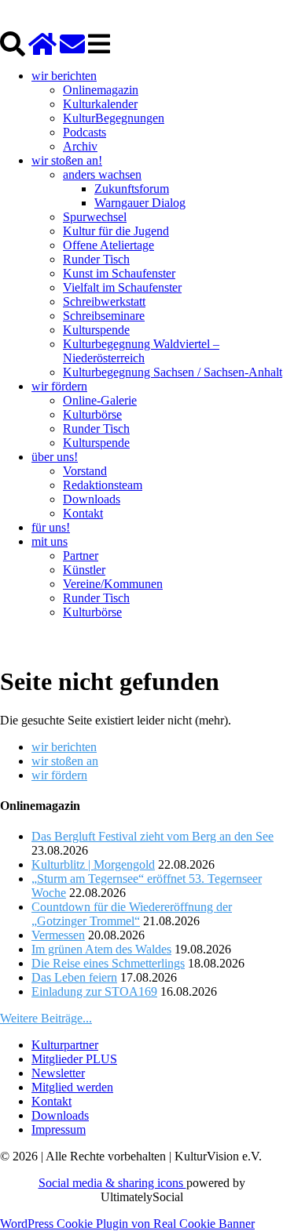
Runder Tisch (96, 259)
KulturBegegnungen (113, 118)
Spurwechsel (95, 216)
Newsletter (58, 1073)
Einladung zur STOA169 (94, 991)
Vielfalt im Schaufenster (122, 287)
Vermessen (58, 935)
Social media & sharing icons (112, 1182)
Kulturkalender (100, 104)
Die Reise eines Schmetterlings (108, 963)
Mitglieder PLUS (74, 1059)
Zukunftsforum (131, 188)
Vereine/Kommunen (113, 583)
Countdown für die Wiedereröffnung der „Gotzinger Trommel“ (131, 914)
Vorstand (85, 471)
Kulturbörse (92, 414)
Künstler (84, 569)
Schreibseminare (104, 315)
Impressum (58, 1129)
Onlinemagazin (100, 89)
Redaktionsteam (102, 485)
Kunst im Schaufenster (119, 273)
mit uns (49, 541)
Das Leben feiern (74, 977)
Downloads (91, 499)
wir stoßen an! (66, 160)
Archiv (80, 146)
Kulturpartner (64, 1044)
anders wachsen (102, 174)
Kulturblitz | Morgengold (93, 864)
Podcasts (84, 132)
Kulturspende (96, 329)
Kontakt (83, 513)
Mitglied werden (72, 1087)
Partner (80, 555)
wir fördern (59, 386)
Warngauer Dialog (140, 202)
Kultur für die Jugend (116, 231)
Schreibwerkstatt (104, 301)
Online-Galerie (100, 400)
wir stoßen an (64, 761)
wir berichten (64, 75)
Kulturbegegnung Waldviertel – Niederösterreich (141, 351)
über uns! (54, 456)
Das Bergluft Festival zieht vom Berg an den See (152, 836)
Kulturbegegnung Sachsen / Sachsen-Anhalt (172, 372)
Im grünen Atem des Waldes (101, 949)
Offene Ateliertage (108, 245)
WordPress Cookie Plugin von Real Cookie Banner (127, 1223)
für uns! (50, 527)
